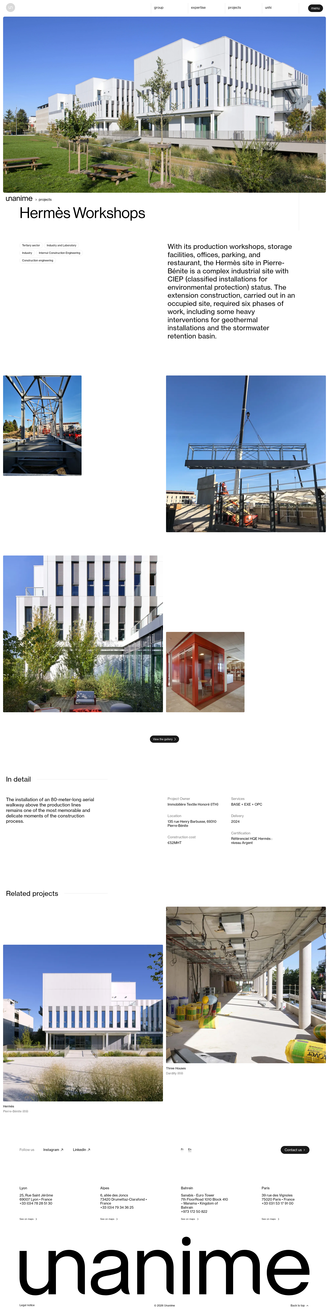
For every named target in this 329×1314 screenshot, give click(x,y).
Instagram (51, 1150)
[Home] (10, 7)
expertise (198, 7)
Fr (182, 1149)
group (158, 7)
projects (234, 7)
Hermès (8, 1106)
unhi (268, 7)
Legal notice (27, 1305)
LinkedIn (79, 1150)
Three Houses (176, 1068)
